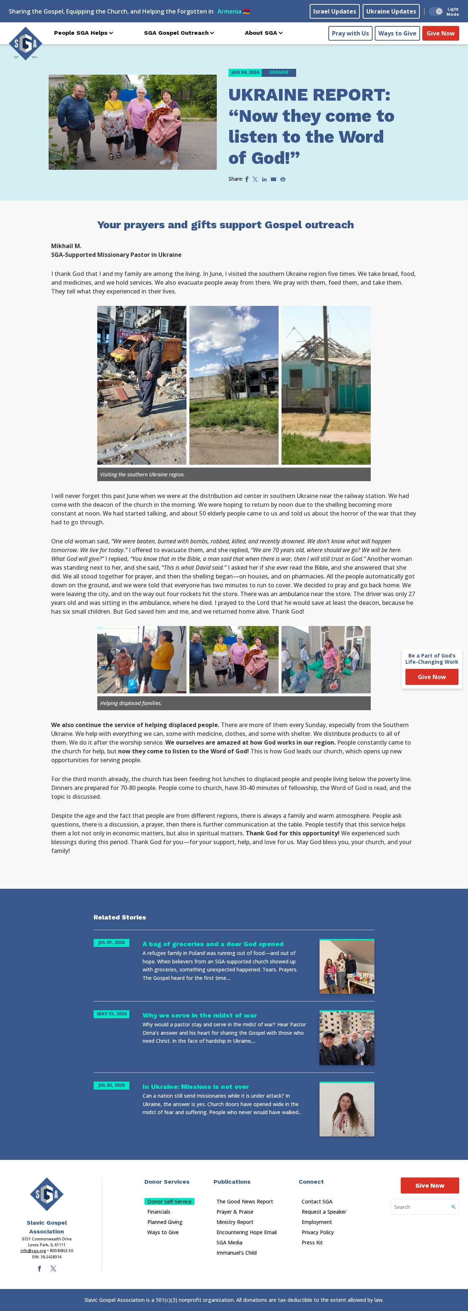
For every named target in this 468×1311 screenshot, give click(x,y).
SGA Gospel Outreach (176, 32)
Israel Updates (334, 11)
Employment (317, 1221)
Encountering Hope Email (246, 1232)
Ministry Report (234, 1221)
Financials (158, 1211)
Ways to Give (397, 33)
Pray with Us (350, 33)
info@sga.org (33, 1250)
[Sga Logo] (25, 43)
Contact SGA (317, 1201)
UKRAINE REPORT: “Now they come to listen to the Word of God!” (312, 126)
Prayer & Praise (234, 1211)
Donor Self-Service (169, 1201)
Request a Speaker (324, 1211)
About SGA (261, 32)
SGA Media (229, 1242)
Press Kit (312, 1242)
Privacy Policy (318, 1232)
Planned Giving (164, 1221)
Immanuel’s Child (236, 1252)
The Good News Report (244, 1201)
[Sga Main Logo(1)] (47, 1194)
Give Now (441, 33)
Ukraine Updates (391, 11)
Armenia (234, 11)
